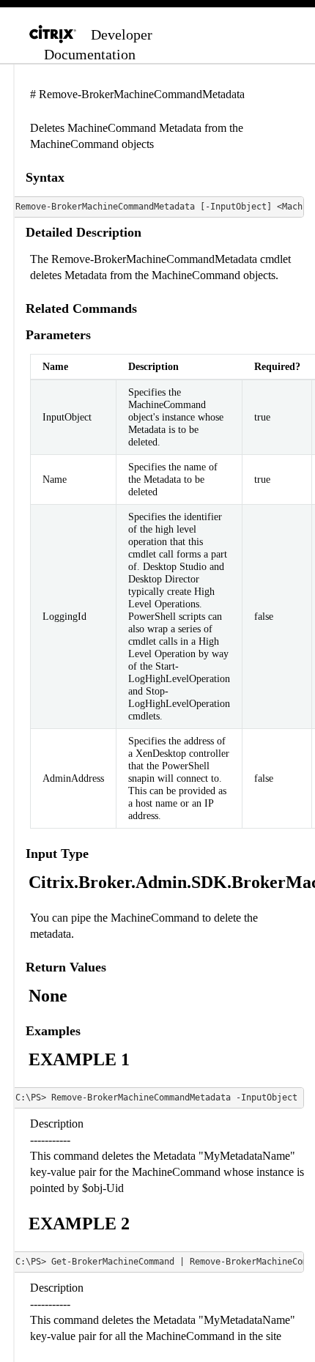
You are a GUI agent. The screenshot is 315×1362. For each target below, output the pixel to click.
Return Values (66, 967)
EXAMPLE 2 (79, 1223)
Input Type (57, 853)
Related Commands (81, 308)
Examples (53, 1031)
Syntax (45, 177)
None (48, 995)
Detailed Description (83, 232)
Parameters (58, 334)
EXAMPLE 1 (79, 1059)
